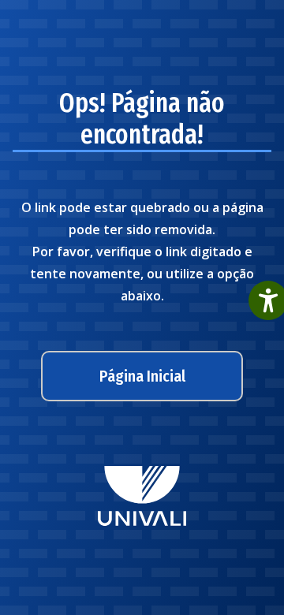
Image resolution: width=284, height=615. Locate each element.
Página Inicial (142, 376)
